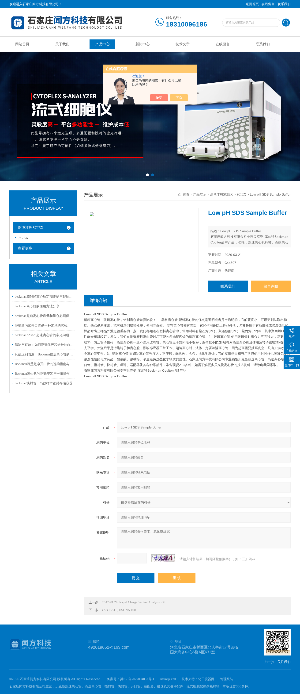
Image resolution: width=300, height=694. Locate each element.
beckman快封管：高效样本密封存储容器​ (43, 383)
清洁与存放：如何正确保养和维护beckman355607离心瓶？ (44, 345)
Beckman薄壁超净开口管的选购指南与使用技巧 (44, 364)
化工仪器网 (206, 679)
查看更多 (25, 248)
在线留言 (268, 4)
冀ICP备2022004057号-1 (137, 679)
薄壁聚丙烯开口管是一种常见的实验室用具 (44, 325)
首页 (186, 194)
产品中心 (102, 44)
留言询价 (270, 286)
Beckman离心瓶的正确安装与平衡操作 (42, 373)
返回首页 (252, 4)
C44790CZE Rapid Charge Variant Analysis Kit (133, 602)
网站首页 (22, 44)
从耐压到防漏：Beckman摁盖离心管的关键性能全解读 (44, 354)
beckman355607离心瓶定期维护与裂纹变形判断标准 (44, 296)
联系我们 (284, 4)
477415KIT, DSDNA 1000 (119, 610)
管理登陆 (226, 679)
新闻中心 (142, 44)
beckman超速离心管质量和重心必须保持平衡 (44, 316)
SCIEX (23, 238)
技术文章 (183, 44)
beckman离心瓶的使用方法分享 (37, 306)
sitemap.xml (168, 679)
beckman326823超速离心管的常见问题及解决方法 (44, 335)
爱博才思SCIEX (31, 228)
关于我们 (62, 44)
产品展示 (199, 194)
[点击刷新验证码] (163, 558)
